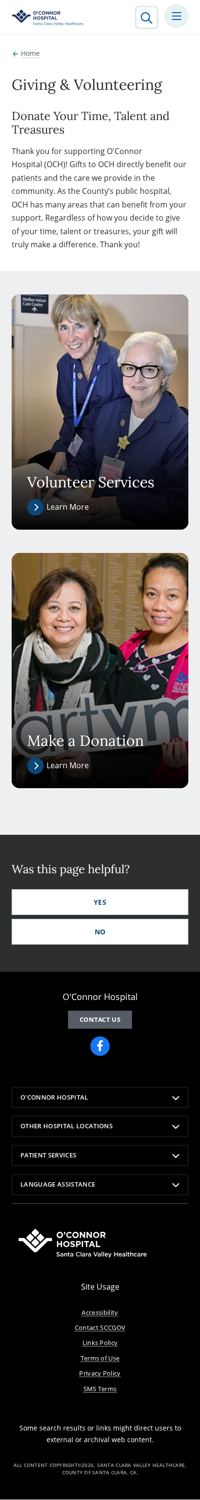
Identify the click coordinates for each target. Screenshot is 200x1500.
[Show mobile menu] (176, 16)
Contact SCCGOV (100, 1327)
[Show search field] (146, 17)
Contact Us (100, 1019)
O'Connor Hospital (54, 1097)
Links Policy (100, 1342)
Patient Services (48, 1155)
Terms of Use (100, 1358)
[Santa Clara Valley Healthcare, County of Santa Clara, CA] (48, 17)
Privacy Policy (100, 1373)
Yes (100, 902)
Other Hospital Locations (66, 1125)
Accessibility (100, 1312)
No (100, 931)
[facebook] (100, 1046)
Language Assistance (57, 1184)
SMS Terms (100, 1388)
